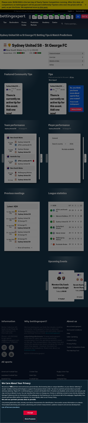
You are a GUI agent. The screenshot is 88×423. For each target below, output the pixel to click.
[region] (44, 401)
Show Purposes (30, 419)
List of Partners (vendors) (10, 407)
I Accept (30, 413)
